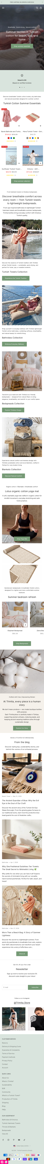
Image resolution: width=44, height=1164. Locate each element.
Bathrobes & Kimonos (10, 1120)
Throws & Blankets (9, 1127)
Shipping (5, 1103)
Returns (5, 1043)
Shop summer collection (22, 181)
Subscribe (35, 987)
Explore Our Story (22, 728)
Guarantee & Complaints (11, 1050)
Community (6, 1092)
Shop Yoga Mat (22, 539)
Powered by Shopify (26, 1150)
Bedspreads (6, 1130)
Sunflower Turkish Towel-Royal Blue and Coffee (11, 169)
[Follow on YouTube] (19, 1140)
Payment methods (8, 1057)
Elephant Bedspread (15, 631)
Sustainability (7, 1085)
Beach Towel (6, 796)
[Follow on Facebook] (3, 1140)
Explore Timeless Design (13, 410)
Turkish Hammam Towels (11, 1123)
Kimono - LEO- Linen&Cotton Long (33, 169)
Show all (22, 954)
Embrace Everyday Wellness (14, 344)
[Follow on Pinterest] (14, 1140)
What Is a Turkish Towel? (11, 1095)
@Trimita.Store (22, 1002)
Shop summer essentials (22, 46)
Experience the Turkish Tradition (16, 278)
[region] (22, 79)
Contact (5, 1064)
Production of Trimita (9, 1099)
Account (5, 1068)
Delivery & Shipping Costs (11, 1046)
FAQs (4, 1110)
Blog (3, 1106)
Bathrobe (5, 862)
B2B (3, 1088)
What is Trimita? (8, 1081)
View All (5, 1134)
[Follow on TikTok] (24, 1140)
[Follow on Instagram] (8, 1140)
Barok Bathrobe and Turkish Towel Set (11, 132)
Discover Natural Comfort (13, 476)
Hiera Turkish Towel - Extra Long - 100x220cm (33, 132)
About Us (5, 1078)
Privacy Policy (7, 1061)
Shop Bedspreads (22, 643)
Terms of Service (8, 1053)
